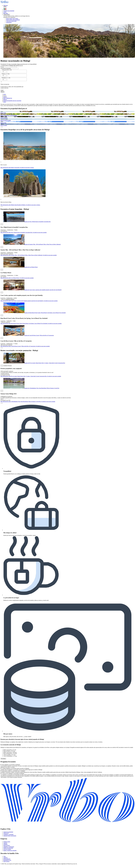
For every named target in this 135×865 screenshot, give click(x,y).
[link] (18, 22)
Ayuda (4, 12)
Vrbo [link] (4, 856)
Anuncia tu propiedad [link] (8, 832)
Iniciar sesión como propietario (13, 19)
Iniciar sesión (6, 14)
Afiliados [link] (5, 844)
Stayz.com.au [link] (6, 861)
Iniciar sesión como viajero (12, 18)
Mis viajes (5, 13)
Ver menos (3, 758)
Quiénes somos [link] (6, 841)
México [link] (5, 99)
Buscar (2, 91)
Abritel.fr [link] (5, 857)
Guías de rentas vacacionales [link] (9, 835)
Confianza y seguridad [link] (8, 834)
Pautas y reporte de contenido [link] (9, 850)
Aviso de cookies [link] (7, 849)
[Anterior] (1, 206)
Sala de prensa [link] (6, 845)
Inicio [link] (4, 94)
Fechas (2, 67)
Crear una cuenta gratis (11, 21)
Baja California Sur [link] (7, 98)
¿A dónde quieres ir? (5, 65)
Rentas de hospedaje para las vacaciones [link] (12, 100)
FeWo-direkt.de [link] (6, 858)
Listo (2, 90)
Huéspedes (3, 68)
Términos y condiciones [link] (8, 846)
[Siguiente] (2, 206)
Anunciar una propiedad (8, 10)
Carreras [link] (5, 843)
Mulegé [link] (5, 96)
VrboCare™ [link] (6, 833)
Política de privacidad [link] (8, 848)
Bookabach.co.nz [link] (7, 860)
